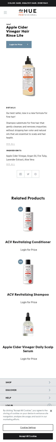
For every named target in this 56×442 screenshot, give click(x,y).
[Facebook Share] (20, 174)
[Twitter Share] (28, 174)
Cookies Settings (28, 427)
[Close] (51, 410)
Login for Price (15, 44)
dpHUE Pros (28, 12)
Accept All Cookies (28, 436)
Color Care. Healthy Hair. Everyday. (28, 3)
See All (10, 144)
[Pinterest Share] (35, 174)
